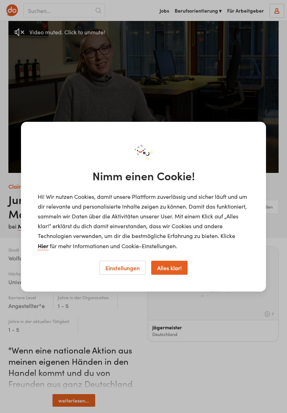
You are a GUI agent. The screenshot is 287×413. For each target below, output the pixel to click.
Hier (43, 246)
